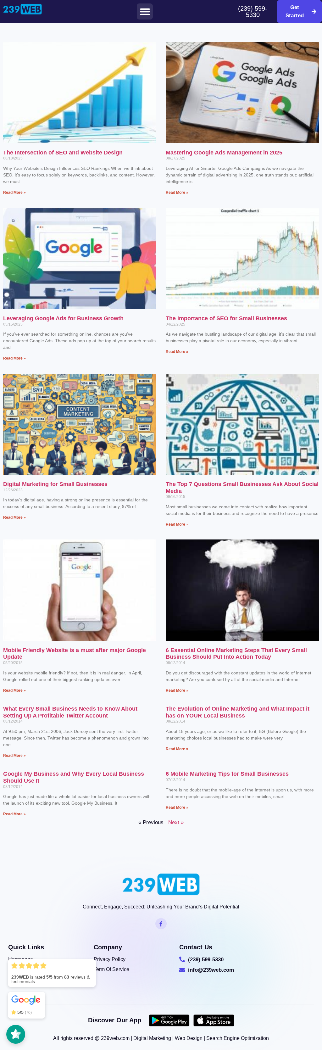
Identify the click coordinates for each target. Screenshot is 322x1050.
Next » (176, 822)
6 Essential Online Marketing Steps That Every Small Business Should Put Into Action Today (236, 653)
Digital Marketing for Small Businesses (55, 484)
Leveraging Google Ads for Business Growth (63, 318)
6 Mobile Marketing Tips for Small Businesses (227, 774)
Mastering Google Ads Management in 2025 (224, 152)
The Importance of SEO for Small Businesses (226, 318)
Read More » (14, 192)
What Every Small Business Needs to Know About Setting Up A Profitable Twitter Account (70, 712)
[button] (145, 11)
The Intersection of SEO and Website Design (63, 152)
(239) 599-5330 (252, 11)
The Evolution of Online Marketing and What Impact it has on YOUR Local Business (237, 712)
